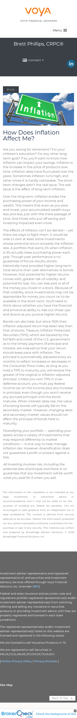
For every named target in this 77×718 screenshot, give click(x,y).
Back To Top (60, 698)
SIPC (36, 586)
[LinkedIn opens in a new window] (71, 66)
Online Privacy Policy (17, 661)
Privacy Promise (45, 661)
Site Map (6, 685)
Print (11, 89)
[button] (60, 30)
